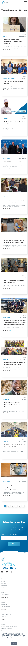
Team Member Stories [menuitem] (6, 614)
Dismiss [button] (14, 643)
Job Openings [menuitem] (4, 616)
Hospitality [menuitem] (3, 590)
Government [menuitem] (4, 585)
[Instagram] (11, 572)
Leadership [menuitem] (4, 624)
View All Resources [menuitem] (5, 606)
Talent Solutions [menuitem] (5, 594)
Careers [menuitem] (3, 609)
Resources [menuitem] (4, 597)
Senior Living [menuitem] (4, 592)
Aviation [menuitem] (3, 581)
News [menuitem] (2, 630)
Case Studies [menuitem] (4, 604)
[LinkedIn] (2, 572)
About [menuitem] (3, 619)
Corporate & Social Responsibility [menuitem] (9, 626)
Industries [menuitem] (4, 579)
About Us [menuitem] (3, 621)
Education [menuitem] (3, 583)
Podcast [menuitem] (3, 602)
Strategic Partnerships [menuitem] (6, 628)
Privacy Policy (10, 639)
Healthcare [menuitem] (3, 587)
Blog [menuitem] (2, 600)
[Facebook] (7, 572)
